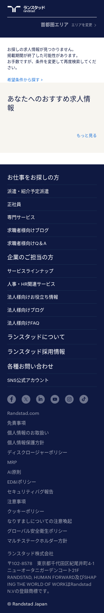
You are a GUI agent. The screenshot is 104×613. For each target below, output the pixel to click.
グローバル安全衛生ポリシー (37, 531)
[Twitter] (26, 399)
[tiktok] (83, 399)
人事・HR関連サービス (31, 284)
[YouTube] (55, 399)
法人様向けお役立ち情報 (32, 297)
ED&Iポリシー (21, 481)
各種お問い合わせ (30, 366)
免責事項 (16, 423)
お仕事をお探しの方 (33, 177)
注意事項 (16, 501)
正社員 (14, 204)
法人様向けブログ (25, 310)
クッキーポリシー (25, 511)
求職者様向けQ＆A (27, 243)
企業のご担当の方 (30, 257)
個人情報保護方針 (25, 442)
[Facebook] (11, 399)
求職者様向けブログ (28, 230)
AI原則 (14, 472)
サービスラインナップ (30, 271)
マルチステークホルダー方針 (37, 540)
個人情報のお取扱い (28, 432)
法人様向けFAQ (23, 323)
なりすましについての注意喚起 (39, 521)
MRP (12, 462)
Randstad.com (23, 413)
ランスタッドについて (36, 336)
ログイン (82, 9)
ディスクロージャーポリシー (37, 452)
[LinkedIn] (40, 399)
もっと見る (87, 135)
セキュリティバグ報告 (30, 491)
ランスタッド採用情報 (36, 351)
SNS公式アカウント (28, 380)
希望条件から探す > (25, 79)
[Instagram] (69, 399)
